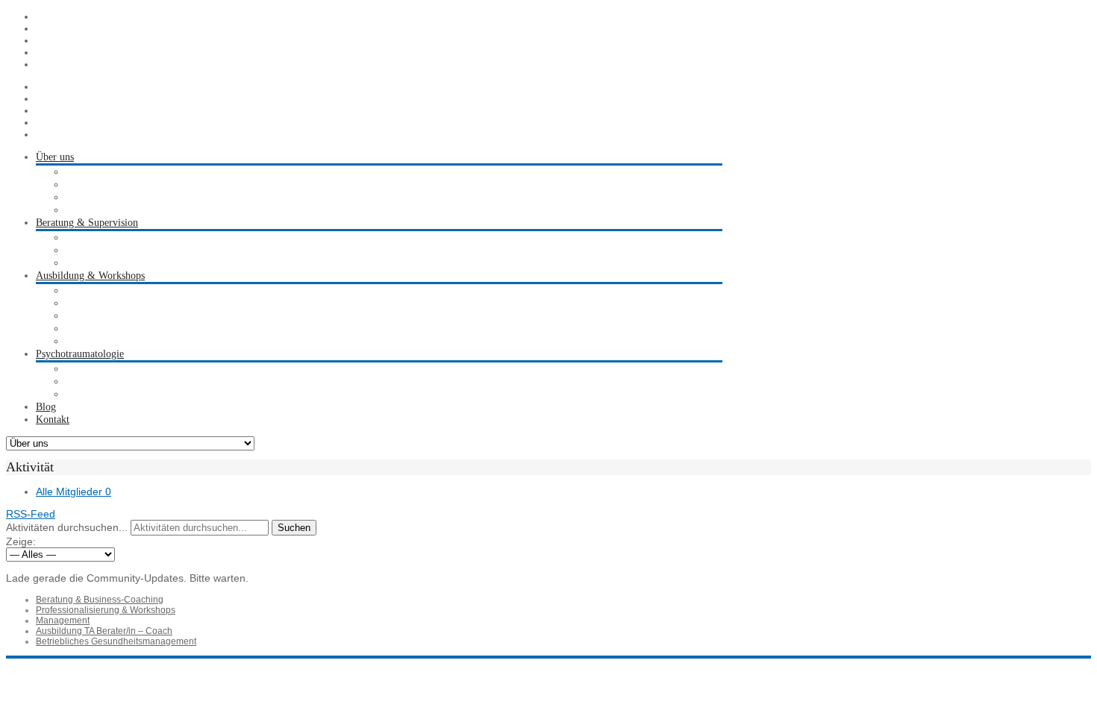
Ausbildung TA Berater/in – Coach (104, 631)
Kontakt (52, 419)
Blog (46, 406)
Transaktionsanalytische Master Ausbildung (157, 303)
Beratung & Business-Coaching (99, 599)
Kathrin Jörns (94, 172)
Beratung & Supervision (87, 222)
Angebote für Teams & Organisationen (147, 341)
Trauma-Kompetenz (108, 368)
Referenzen (89, 210)
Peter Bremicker (100, 184)
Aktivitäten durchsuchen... (67, 527)
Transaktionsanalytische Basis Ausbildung (153, 290)
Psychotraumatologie (80, 353)
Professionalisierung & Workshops (105, 610)
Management (63, 620)
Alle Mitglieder (73, 491)
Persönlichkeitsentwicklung (123, 328)
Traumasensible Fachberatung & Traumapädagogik (173, 262)
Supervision (91, 237)
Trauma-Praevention (109, 381)
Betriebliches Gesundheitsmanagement (116, 641)
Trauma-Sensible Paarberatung (131, 394)
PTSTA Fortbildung (108, 315)
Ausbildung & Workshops (90, 275)
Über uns (55, 157)
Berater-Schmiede (103, 197)
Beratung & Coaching (111, 250)
